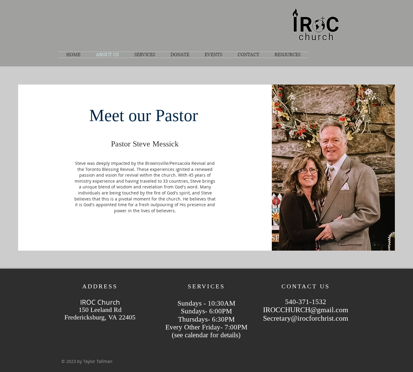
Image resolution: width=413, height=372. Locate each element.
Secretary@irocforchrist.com (305, 318)
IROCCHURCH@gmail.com (305, 310)
